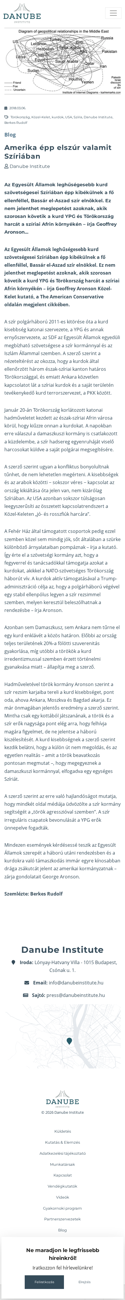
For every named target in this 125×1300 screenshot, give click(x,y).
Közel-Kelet (40, 117)
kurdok (58, 117)
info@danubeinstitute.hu (76, 983)
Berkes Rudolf (15, 123)
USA (68, 117)
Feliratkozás (44, 1282)
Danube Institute (98, 117)
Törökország (20, 117)
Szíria (78, 117)
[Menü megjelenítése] (113, 13)
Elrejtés (84, 1282)
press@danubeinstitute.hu (76, 995)
